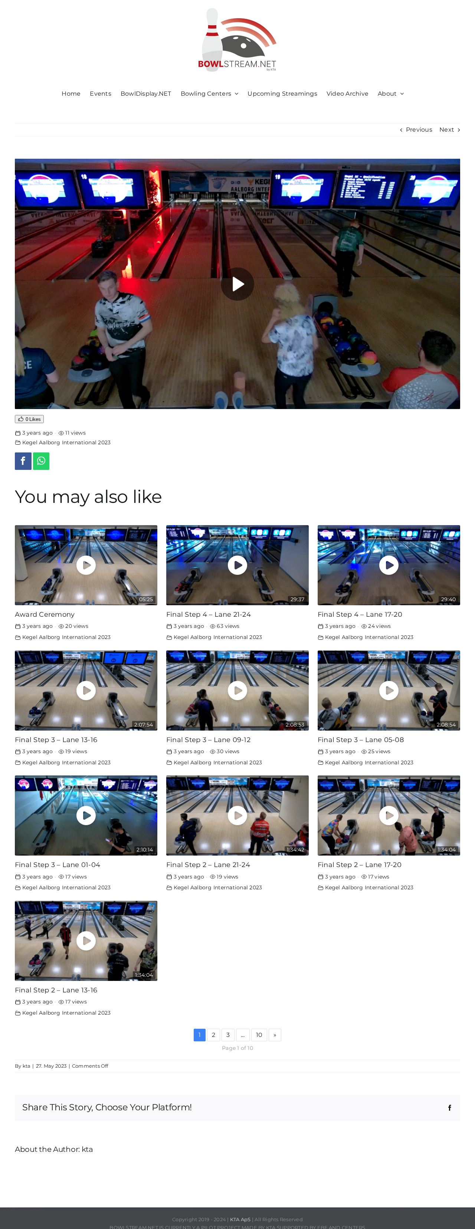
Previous (419, 129)
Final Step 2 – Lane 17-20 (360, 865)
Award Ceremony (45, 614)
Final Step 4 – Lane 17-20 (360, 614)
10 (259, 1034)
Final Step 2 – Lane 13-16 (56, 990)
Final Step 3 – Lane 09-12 (208, 740)
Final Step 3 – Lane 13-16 (56, 740)
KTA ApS (240, 1219)
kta (27, 1066)
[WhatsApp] (41, 461)
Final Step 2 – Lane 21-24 (208, 865)
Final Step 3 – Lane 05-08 (361, 740)
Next (446, 129)
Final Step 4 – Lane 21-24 (208, 614)
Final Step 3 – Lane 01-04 (57, 865)
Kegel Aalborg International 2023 (66, 442)
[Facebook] (23, 461)
